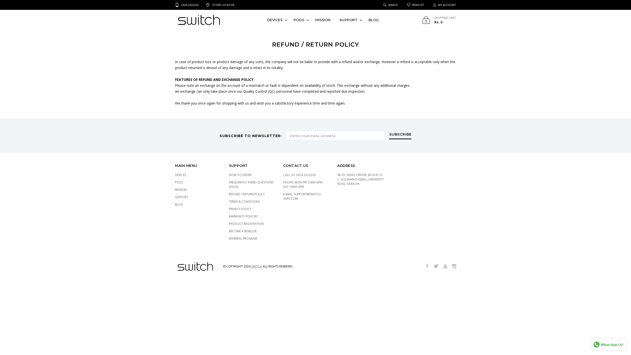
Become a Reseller (243, 231)
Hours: (302, 184)
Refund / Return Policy (247, 194)
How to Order (240, 175)
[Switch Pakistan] (199, 20)
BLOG (373, 20)
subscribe (400, 135)
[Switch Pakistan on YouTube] (445, 266)
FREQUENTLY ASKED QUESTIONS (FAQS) (251, 184)
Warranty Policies (243, 216)
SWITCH (256, 266)
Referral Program (243, 238)
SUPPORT (348, 20)
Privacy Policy (240, 209)
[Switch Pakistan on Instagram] (454, 266)
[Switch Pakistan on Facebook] (427, 266)
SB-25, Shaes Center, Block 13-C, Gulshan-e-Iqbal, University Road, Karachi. (360, 179)
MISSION (323, 20)
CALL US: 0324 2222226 (299, 175)
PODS (299, 20)
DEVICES (275, 20)
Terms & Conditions (244, 201)
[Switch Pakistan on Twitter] (436, 266)
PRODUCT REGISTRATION (246, 224)
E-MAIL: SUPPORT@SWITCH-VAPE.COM (302, 196)
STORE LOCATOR (223, 5)
